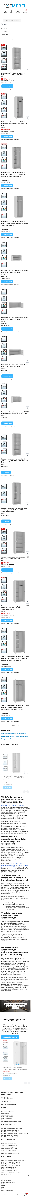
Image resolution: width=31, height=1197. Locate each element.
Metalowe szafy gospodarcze (13, 20)
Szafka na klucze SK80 (7, 1168)
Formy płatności (5, 1113)
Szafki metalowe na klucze (8, 1148)
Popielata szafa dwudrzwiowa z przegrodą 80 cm (14, 1133)
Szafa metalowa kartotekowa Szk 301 (11, 1172)
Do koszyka (6, 472)
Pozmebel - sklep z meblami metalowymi (10, 17)
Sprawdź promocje (10, 1037)
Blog (2, 1187)
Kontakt (3, 1185)
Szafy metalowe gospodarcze (9, 1147)
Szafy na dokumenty (7, 736)
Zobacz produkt (7, 86)
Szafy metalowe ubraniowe (8, 1143)
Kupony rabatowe (6, 1180)
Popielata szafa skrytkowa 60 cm (10, 1132)
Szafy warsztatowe (7, 739)
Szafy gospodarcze (18, 733)
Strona (13, 39)
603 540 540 (7, 1101)
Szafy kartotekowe (22, 736)
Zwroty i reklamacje (6, 1118)
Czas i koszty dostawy (7, 1111)
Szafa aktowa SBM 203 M (8, 1170)
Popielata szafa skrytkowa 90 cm (10, 1130)
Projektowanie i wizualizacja (8, 1182)
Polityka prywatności (7, 1115)
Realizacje (4, 1184)
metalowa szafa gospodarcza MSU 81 (14, 866)
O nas (2, 1189)
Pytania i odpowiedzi (7, 1116)
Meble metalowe (26, 17)
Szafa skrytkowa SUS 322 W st (10, 1164)
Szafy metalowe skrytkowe (8, 1150)
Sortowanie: (4, 31)
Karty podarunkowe (6, 1179)
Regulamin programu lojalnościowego (11, 1121)
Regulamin (4, 1120)
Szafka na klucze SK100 (8, 1167)
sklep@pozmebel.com (10, 1104)
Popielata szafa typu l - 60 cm (9, 1135)
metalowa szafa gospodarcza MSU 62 (11, 864)
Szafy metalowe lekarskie (8, 1145)
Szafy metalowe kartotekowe (9, 1153)
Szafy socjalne (5, 733)
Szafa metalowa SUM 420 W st (9, 1162)
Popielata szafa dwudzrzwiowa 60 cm (11, 1128)
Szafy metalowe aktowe (8, 1152)
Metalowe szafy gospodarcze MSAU (12, 805)
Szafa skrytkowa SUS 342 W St (10, 1165)
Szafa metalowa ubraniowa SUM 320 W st (12, 1160)
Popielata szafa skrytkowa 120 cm (10, 1136)
